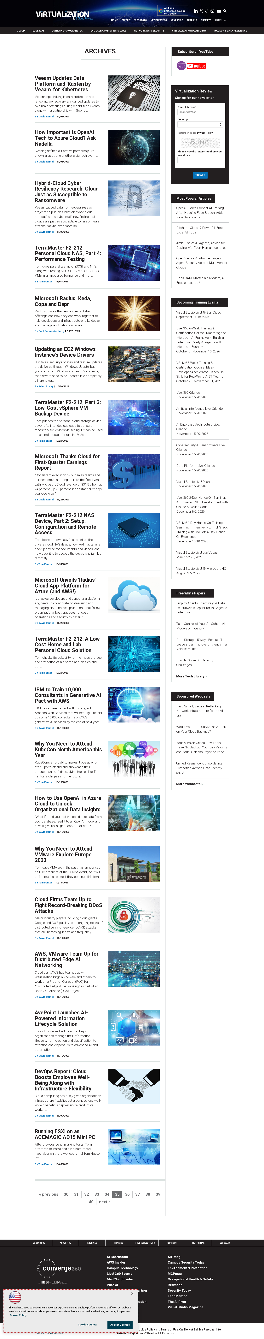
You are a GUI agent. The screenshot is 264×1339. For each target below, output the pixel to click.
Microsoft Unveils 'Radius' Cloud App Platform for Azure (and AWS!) (65, 585)
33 (97, 1194)
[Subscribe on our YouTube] (189, 69)
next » (105, 1202)
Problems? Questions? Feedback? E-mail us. (146, 1333)
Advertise (177, 20)
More (218, 20)
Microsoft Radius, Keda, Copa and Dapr (63, 301)
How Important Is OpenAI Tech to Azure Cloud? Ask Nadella (65, 138)
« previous (48, 1194)
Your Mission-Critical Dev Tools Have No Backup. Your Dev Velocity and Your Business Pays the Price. (201, 747)
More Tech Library (190, 676)
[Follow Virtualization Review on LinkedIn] (196, 12)
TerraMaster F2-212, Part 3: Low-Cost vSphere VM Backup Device (68, 408)
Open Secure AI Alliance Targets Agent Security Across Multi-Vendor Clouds (201, 262)
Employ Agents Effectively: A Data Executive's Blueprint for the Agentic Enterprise (201, 607)
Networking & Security (149, 30)
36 (127, 1194)
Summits (206, 20)
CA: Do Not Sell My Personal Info (200, 1329)
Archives (92, 1243)
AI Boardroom (117, 1257)
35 (117, 1194)
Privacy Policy (205, 133)
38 (148, 1194)
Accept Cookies (120, 1324)
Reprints (172, 1243)
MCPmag (175, 1274)
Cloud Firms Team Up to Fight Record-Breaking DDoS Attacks (68, 905)
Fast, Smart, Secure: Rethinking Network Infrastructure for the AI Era (199, 710)
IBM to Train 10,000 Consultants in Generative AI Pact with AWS (68, 695)
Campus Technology (122, 1268)
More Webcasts (188, 784)
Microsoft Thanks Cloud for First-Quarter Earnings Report (67, 462)
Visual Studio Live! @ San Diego (198, 312)
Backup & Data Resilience (230, 30)
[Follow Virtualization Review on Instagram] (212, 12)
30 (66, 1194)
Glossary (225, 1243)
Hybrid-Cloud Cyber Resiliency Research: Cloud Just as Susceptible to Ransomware (67, 192)
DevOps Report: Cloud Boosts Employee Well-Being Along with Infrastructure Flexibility (63, 1080)
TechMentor (177, 1296)
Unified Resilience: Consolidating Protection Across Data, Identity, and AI (199, 768)
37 (137, 1194)
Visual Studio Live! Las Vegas (197, 552)
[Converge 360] (59, 1269)
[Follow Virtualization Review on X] (201, 11)
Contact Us (39, 1243)
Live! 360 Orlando (188, 392)
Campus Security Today (186, 1262)
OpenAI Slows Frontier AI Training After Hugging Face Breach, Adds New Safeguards (200, 212)
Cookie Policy (146, 1329)
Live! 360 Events (119, 1274)
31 (76, 1194)
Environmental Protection (187, 1268)
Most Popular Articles (193, 198)
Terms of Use (169, 1329)
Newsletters (159, 20)
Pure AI (112, 1285)
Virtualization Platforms (189, 30)
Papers (126, 20)
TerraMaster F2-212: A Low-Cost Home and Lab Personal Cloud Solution (68, 644)
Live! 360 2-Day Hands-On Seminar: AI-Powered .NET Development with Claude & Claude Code (202, 502)
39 (158, 1194)
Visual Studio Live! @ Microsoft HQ (201, 568)
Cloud (21, 30)
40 (91, 1202)
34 (107, 1194)
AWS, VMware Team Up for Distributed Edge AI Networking (67, 959)
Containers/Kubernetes (67, 30)
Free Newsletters (145, 1243)
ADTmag (174, 1257)
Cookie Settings (87, 1324)
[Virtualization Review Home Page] (64, 16)
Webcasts (140, 20)
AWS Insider (116, 1262)
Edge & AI (38, 30)
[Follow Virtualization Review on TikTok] (207, 12)
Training (192, 20)
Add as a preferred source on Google (175, 11)
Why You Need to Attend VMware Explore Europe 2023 (63, 854)
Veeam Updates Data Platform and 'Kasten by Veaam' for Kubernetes (63, 84)
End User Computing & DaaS (108, 30)
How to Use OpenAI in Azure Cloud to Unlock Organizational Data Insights (68, 804)
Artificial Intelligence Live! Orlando (199, 408)
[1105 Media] (53, 1282)
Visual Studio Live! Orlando (194, 482)
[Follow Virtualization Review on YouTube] (219, 11)
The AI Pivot (177, 1302)
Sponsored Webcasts (193, 696)
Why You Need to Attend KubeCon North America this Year (68, 749)
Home (114, 20)
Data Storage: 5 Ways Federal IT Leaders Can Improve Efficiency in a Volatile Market (201, 644)
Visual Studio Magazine (185, 1307)
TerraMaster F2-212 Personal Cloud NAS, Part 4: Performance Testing (68, 253)
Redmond (175, 1285)
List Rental (198, 1243)
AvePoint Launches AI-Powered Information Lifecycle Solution (61, 1018)
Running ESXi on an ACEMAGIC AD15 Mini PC (65, 1134)
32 (86, 1194)
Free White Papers (190, 593)
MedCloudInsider (120, 1279)
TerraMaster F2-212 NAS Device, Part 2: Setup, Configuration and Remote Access (65, 524)
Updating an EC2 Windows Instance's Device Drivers (65, 352)
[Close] (132, 1293)
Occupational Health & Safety (190, 1279)
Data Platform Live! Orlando (195, 466)
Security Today (179, 1290)
